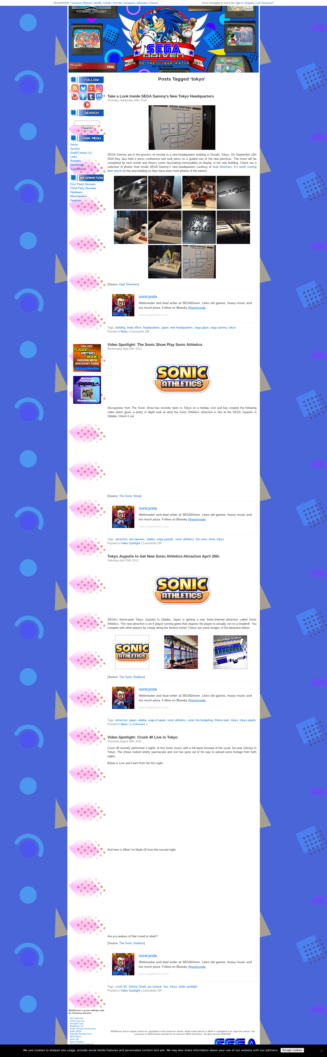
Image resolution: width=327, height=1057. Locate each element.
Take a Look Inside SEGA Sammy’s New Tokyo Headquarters (160, 96)
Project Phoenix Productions (83, 1029)
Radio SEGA (75, 1031)
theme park (222, 720)
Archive (75, 148)
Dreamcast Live (77, 1021)
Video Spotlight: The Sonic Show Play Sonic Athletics (154, 345)
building (120, 327)
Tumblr (107, 3)
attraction (121, 539)
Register (249, 3)
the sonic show (205, 539)
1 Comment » (138, 724)
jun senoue (155, 986)
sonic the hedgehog (200, 720)
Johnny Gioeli (137, 986)
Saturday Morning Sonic (81, 1034)
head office (134, 327)
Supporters (77, 169)
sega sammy (218, 327)
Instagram (129, 3)
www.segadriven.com (154, 314)
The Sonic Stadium (131, 677)
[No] (321, 1051)
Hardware (76, 192)
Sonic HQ (74, 1039)
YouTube (117, 3)
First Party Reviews (83, 184)
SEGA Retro (75, 1036)
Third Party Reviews (83, 188)
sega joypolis (165, 539)
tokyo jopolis (248, 720)
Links (73, 156)
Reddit (97, 3)
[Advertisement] (87, 273)
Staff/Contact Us (81, 152)
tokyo (232, 327)
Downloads (77, 164)
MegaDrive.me (76, 1026)
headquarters (151, 327)
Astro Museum (76, 1018)
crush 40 (121, 986)
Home (74, 144)
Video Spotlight (130, 543)
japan (164, 327)
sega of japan (157, 720)
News (124, 331)
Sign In (239, 3)
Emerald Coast (77, 1024)
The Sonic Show (129, 496)
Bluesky (87, 3)
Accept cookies (292, 1050)
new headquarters (181, 327)
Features (76, 200)
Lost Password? (265, 3)
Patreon (154, 3)
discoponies (137, 539)
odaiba (150, 539)
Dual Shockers (128, 284)
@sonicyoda (197, 307)
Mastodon (142, 3)
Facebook (76, 3)
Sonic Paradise (77, 1042)
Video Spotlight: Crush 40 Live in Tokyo (142, 737)
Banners (75, 160)
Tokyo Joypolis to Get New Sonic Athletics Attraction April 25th (163, 556)
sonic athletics (184, 539)
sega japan (202, 327)
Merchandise (78, 196)
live (166, 986)
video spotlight (188, 986)
